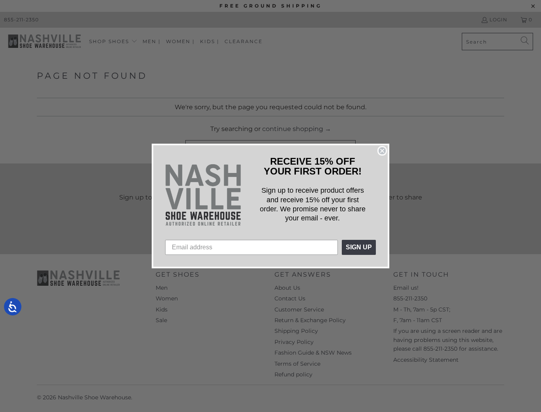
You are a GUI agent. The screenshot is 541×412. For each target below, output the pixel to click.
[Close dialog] (382, 151)
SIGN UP (359, 247)
